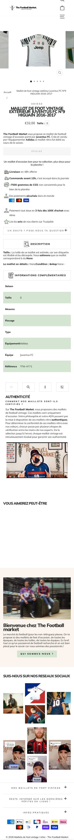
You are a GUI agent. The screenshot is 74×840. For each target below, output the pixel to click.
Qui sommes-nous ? (37, 653)
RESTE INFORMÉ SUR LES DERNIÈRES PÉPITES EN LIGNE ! (36, 800)
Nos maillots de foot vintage (36, 788)
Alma (12, 215)
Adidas (37, 104)
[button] (12, 387)
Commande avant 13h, (23, 178)
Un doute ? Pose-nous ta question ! (37, 230)
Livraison (15, 171)
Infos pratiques (36, 812)
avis (20, 221)
